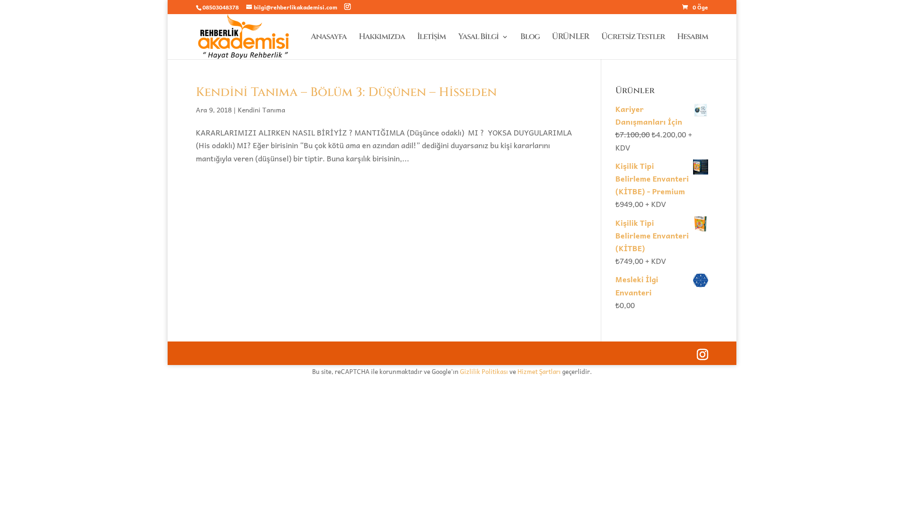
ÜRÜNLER (570, 37)
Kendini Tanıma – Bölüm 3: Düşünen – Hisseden (346, 92)
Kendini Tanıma (261, 109)
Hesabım (692, 37)
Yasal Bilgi (478, 37)
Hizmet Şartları (539, 371)
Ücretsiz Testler (633, 37)
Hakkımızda (382, 37)
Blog (530, 37)
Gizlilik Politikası (484, 371)
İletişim (431, 37)
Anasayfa (329, 37)
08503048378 (220, 7)
